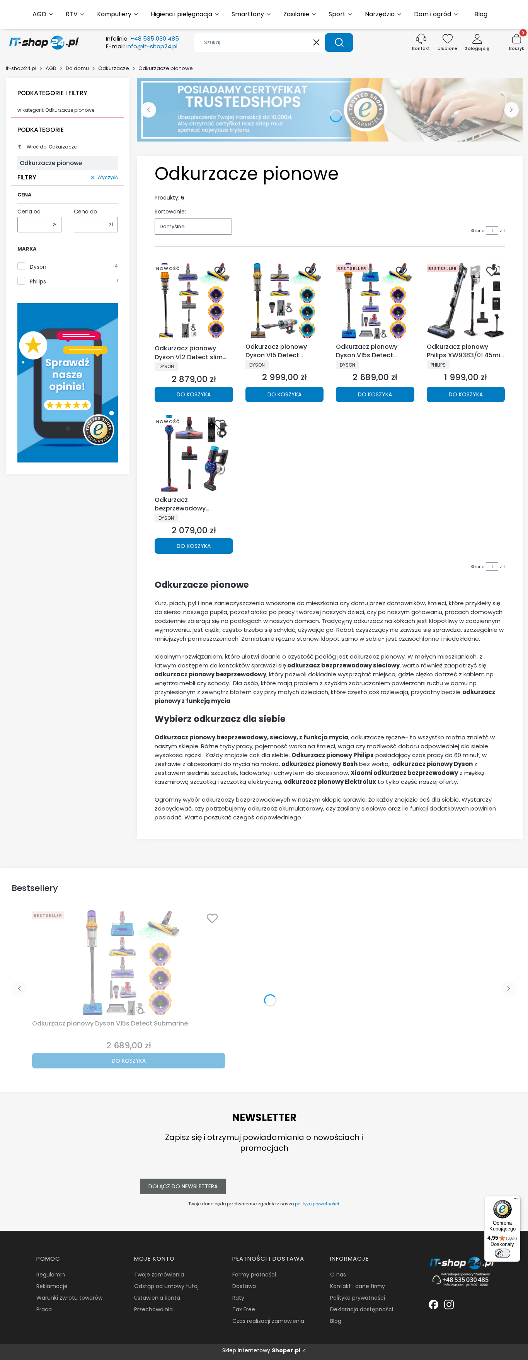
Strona (477, 230)
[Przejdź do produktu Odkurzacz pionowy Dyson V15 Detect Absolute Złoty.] (284, 300)
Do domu (77, 68)
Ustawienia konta (157, 1298)
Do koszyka (194, 394)
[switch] (502, 1253)
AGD (51, 68)
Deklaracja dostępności (361, 1309)
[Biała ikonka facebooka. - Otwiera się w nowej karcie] (433, 1304)
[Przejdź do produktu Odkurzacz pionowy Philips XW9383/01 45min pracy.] (466, 300)
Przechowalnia (153, 1309)
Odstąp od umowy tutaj (166, 1286)
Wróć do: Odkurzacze (52, 146)
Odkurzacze (113, 68)
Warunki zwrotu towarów (69, 1298)
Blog (335, 1321)
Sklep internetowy (261, 1350)
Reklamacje (52, 1286)
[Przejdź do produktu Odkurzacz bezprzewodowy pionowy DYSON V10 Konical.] (194, 454)
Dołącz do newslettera (183, 1186)
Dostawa (244, 1286)
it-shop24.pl (21, 68)
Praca (44, 1309)
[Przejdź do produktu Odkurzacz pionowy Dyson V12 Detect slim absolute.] (194, 301)
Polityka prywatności (357, 1298)
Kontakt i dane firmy (357, 1286)
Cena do (85, 211)
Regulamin (50, 1274)
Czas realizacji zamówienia (268, 1321)
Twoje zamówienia (159, 1274)
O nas (338, 1274)
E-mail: (141, 46)
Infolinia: (142, 39)
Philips (38, 281)
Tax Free (243, 1309)
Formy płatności (254, 1274)
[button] (339, 42)
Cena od (29, 211)
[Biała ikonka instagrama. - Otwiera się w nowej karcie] (449, 1304)
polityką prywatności (317, 1204)
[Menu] (515, 1200)
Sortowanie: (170, 211)
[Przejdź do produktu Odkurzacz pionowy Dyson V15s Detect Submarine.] (375, 300)
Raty (238, 1298)
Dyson (38, 267)
